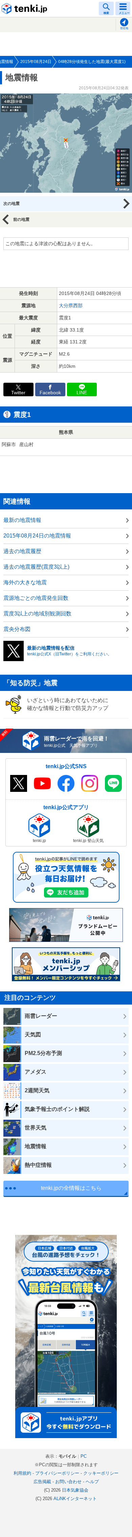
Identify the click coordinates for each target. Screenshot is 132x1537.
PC (84, 1456)
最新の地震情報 (22, 520)
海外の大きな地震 (25, 582)
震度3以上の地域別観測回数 (37, 613)
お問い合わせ (68, 1481)
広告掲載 (42, 1481)
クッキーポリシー (100, 1473)
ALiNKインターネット (75, 1498)
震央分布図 (16, 629)
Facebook (50, 392)
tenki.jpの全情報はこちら (71, 1188)
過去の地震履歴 (22, 551)
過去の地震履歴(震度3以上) (36, 567)
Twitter (18, 392)
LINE (81, 392)
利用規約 (22, 1473)
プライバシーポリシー (57, 1473)
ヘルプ (92, 1481)
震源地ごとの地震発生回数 (35, 598)
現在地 (124, 28)
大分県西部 (71, 305)
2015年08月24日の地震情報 (37, 536)
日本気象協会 (75, 1490)
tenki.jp (25, 8)
